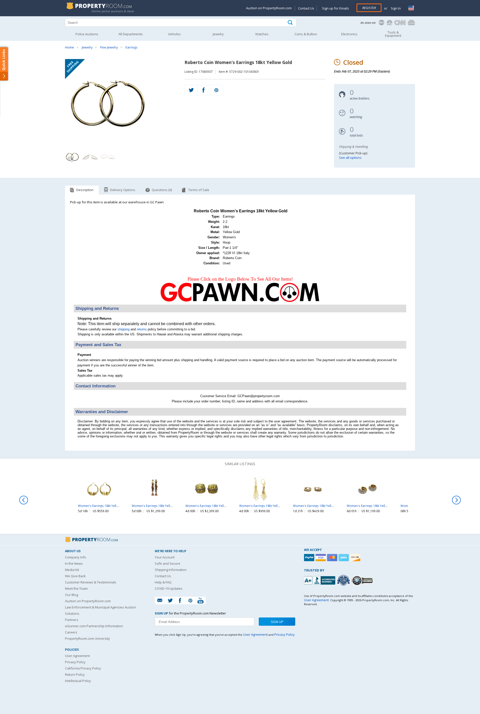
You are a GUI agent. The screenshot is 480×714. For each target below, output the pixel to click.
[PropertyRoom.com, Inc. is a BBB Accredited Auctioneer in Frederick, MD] (320, 579)
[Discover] (356, 557)
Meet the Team (76, 588)
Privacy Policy (75, 662)
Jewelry (87, 47)
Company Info (75, 557)
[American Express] (344, 557)
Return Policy (75, 674)
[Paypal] (310, 557)
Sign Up (277, 621)
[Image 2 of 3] (90, 156)
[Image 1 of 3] (120, 103)
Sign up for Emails (335, 8)
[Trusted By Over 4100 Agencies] (344, 580)
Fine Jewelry (109, 47)
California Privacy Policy (83, 668)
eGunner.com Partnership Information (94, 626)
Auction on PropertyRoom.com (269, 8)
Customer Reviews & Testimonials (90, 582)
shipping (124, 329)
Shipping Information (170, 569)
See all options (350, 157)
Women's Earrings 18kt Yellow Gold (103, 506)
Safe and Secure (167, 563)
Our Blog (71, 594)
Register (369, 8)
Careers (71, 632)
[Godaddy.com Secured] (363, 580)
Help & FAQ (163, 582)
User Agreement (77, 655)
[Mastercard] (332, 557)
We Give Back (75, 576)
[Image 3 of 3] (107, 156)
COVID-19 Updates (168, 588)
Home (69, 47)
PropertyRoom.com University (87, 638)
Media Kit (72, 569)
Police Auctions (87, 34)
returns (142, 329)
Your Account (164, 557)
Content (5, 63)
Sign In (395, 8)
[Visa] (321, 557)
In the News (74, 563)
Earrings (131, 47)
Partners (71, 619)
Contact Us (306, 8)
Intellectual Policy (78, 680)
